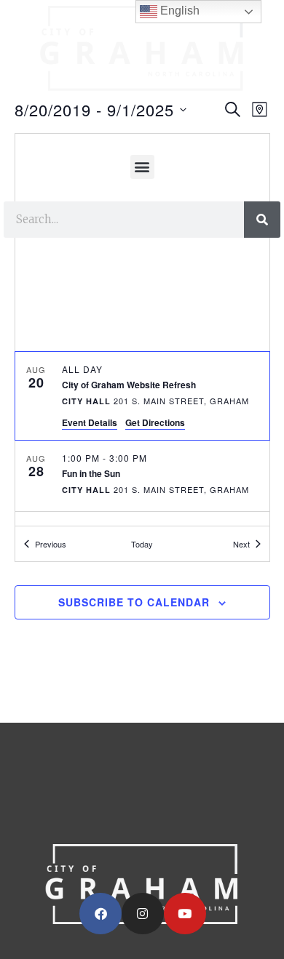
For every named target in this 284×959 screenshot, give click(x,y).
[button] (142, 167)
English (178, 10)
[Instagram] (143, 914)
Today (142, 544)
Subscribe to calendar (134, 602)
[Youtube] (185, 914)
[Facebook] (100, 914)
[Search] (262, 219)
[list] (142, 438)
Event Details (89, 422)
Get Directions (155, 422)
